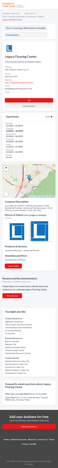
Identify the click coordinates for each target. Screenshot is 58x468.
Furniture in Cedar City (14, 367)
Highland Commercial (14, 321)
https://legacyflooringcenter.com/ (19, 82)
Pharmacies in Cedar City (15, 373)
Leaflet (32, 197)
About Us (32, 439)
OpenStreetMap (41, 197)
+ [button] (6, 167)
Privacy (25, 444)
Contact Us (42, 439)
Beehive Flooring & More (15, 347)
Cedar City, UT (30, 13)
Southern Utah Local (11, 13)
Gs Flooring (10, 333)
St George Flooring (13, 330)
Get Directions (29, 106)
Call (29, 100)
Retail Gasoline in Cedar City (17, 370)
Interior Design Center (14, 350)
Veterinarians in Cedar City (16, 364)
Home (6, 439)
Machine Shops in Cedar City (17, 361)
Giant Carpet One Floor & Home (18, 324)
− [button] (6, 171)
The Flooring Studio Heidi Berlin (18, 327)
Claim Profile (13, 266)
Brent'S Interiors (12, 341)
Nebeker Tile (10, 344)
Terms (51, 439)
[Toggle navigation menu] (54, 4)
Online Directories (18, 439)
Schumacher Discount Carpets (18, 353)
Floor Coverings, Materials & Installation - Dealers (23, 16)
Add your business (29, 426)
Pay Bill (33, 444)
